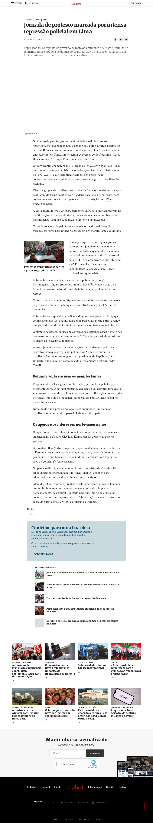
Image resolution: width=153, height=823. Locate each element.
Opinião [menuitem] (110, 786)
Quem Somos (83, 819)
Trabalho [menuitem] (31, 786)
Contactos (96, 819)
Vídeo (109, 199)
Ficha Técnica (69, 819)
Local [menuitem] (57, 786)
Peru (32, 513)
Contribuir (57, 819)
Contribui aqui (43, 554)
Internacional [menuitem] (95, 786)
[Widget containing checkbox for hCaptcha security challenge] (76, 764)
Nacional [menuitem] (45, 786)
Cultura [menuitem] (122, 786)
